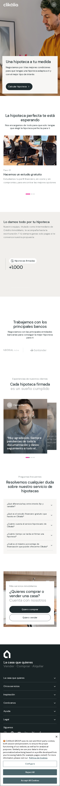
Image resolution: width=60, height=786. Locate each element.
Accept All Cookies (30, 780)
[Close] (56, 736)
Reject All (29, 772)
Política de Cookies (38, 758)
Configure (30, 764)
